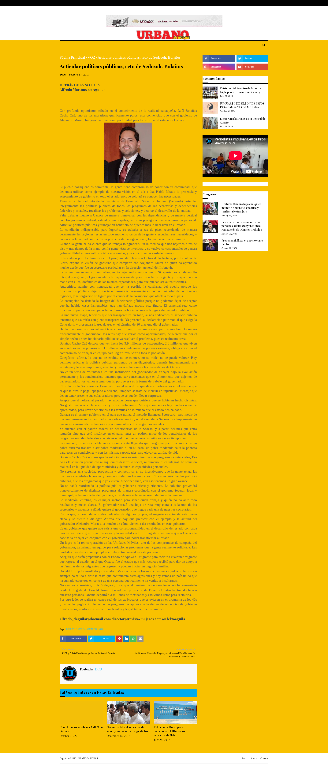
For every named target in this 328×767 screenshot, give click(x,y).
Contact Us (88, 3)
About (74, 3)
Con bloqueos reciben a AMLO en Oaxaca (81, 729)
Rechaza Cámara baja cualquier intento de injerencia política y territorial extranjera (241, 207)
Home (63, 3)
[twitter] (255, 3)
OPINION (92, 629)
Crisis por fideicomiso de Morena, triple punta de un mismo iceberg (241, 90)
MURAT (70, 629)
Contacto (264, 758)
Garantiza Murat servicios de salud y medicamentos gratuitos (127, 729)
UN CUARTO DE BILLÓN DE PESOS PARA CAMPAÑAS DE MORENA (242, 105)
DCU (63, 74)
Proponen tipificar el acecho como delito (242, 242)
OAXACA (81, 629)
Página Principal (72, 57)
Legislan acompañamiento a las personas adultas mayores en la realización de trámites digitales (242, 225)
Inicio (244, 758)
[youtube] (252, 67)
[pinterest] (266, 3)
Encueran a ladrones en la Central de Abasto (243, 120)
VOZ (91, 57)
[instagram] (261, 3)
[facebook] (249, 3)
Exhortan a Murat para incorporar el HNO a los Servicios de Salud (169, 731)
